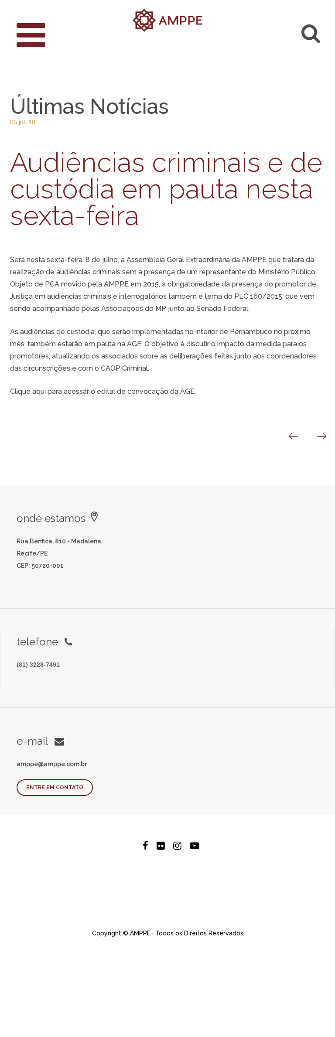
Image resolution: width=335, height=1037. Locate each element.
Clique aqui (28, 391)
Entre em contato (54, 788)
